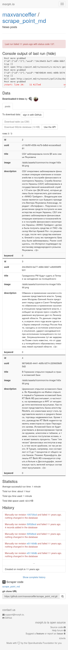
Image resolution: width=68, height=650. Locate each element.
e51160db (32, 543)
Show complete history (34, 577)
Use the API (50, 127)
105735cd (32, 514)
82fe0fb (62, 638)
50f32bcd (31, 524)
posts (7, 106)
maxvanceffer (19, 14)
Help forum (57, 630)
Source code (56, 627)
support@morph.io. (15, 614)
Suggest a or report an (44, 633)
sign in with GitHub (32, 114)
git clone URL (9, 591)
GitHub (8, 617)
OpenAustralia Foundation (41, 642)
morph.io (8, 4)
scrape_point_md (24, 20)
